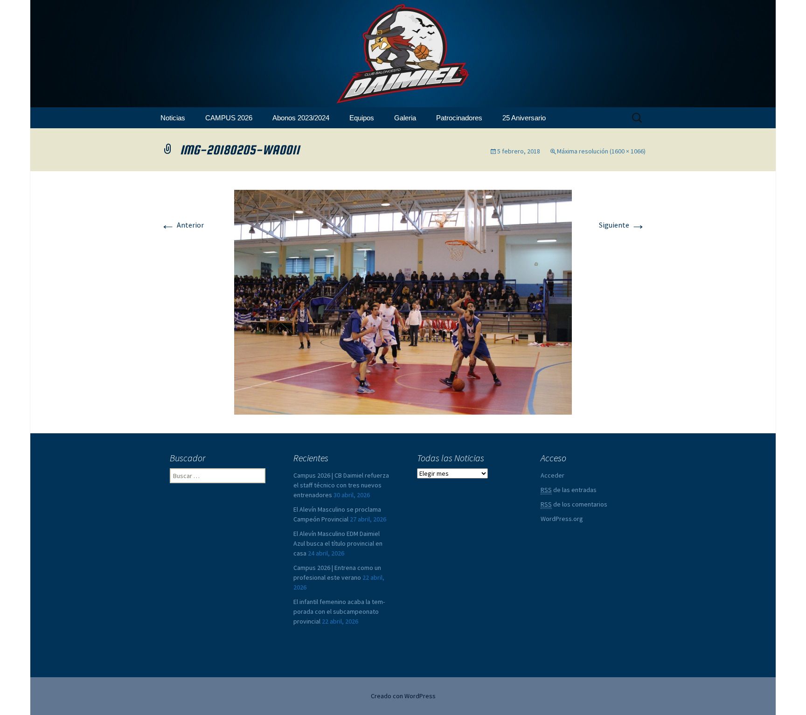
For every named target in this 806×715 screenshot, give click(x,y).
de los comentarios (574, 504)
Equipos (361, 118)
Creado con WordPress (403, 696)
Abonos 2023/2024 (300, 118)
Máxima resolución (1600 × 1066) (601, 151)
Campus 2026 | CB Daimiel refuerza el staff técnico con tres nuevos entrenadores (341, 485)
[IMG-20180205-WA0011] (403, 301)
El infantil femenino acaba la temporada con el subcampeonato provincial (339, 611)
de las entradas (569, 490)
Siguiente (622, 224)
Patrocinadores (459, 118)
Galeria (405, 118)
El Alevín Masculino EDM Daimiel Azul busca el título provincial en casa (337, 543)
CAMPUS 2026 (228, 118)
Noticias (172, 118)
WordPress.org (562, 518)
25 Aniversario (524, 118)
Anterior (182, 224)
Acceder (552, 475)
